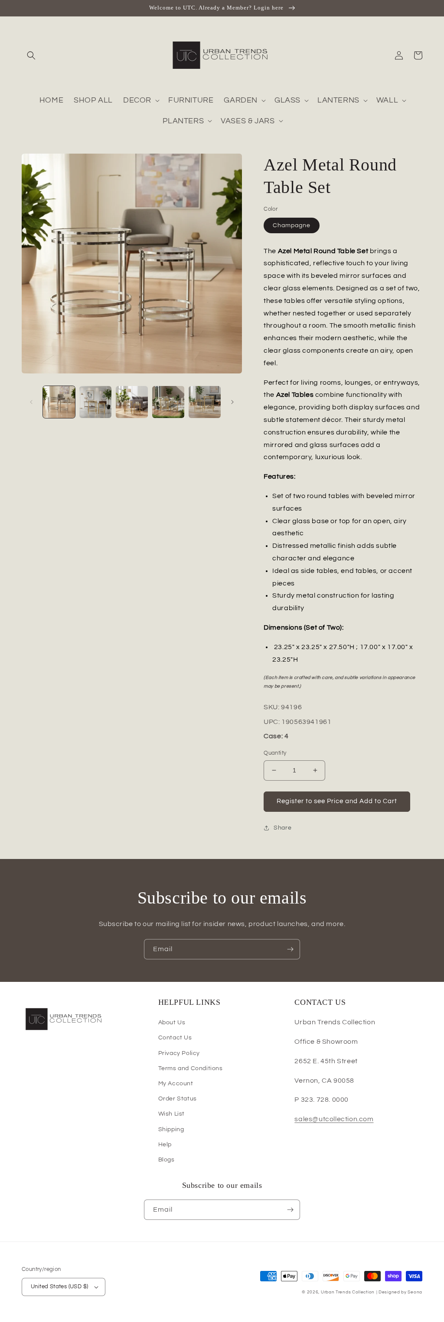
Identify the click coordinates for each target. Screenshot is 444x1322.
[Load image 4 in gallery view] (168, 402)
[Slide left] (31, 402)
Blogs (166, 1160)
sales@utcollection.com (333, 1119)
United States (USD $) (59, 1286)
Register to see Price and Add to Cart (337, 801)
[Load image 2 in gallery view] (95, 402)
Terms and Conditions (190, 1068)
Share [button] (282, 828)
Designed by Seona (400, 1292)
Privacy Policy (179, 1053)
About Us (172, 1023)
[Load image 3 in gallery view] (132, 402)
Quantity (275, 753)
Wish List (171, 1114)
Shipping (171, 1129)
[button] (31, 55)
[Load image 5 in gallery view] (205, 402)
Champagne (291, 225)
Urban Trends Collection (348, 1292)
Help (165, 1145)
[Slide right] (232, 402)
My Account (175, 1084)
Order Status (177, 1099)
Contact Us (175, 1038)
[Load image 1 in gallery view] (59, 402)
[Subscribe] (290, 949)
